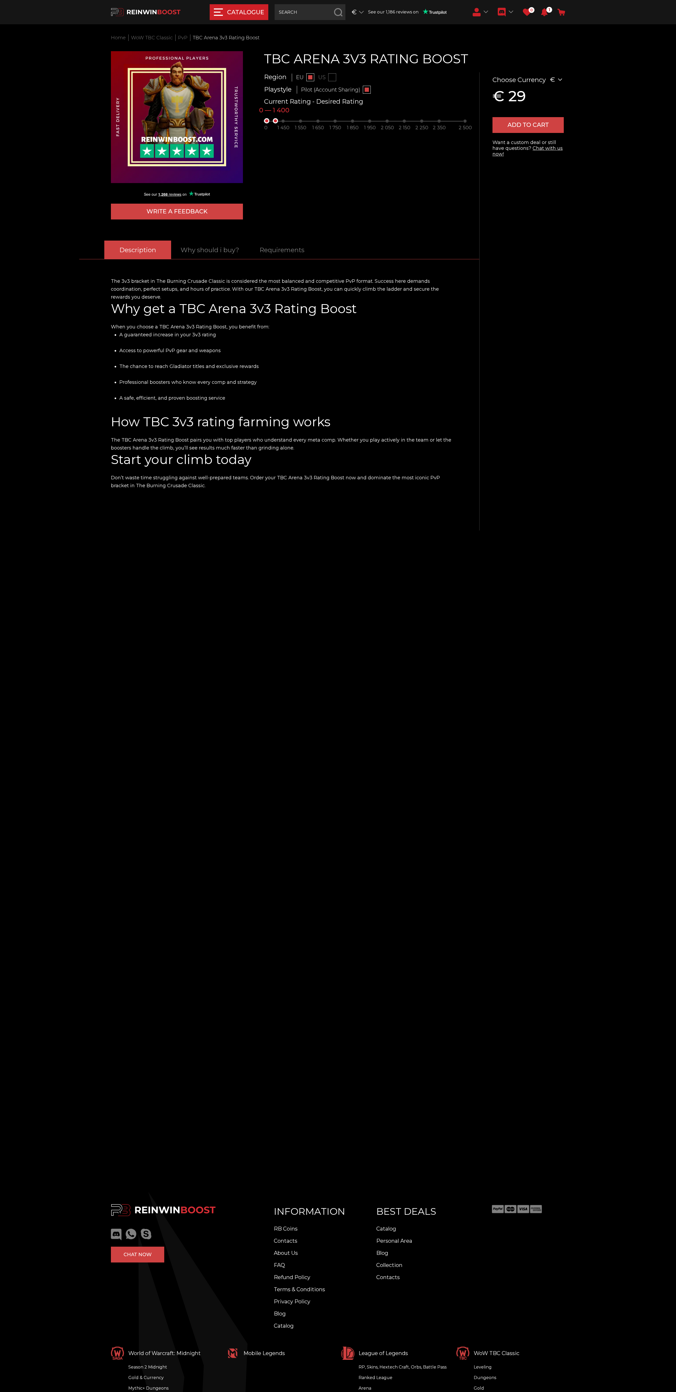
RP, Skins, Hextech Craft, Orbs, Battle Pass (403, 1367)
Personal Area (394, 1241)
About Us (286, 1253)
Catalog (284, 1326)
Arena (365, 1388)
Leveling (483, 1367)
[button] (544, 12)
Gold (479, 1388)
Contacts (285, 1241)
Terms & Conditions (299, 1289)
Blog (280, 1313)
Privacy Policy (292, 1301)
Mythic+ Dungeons (148, 1388)
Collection (389, 1265)
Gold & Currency (146, 1377)
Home (118, 38)
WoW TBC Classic (152, 38)
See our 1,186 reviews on (393, 12)
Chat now (138, 1254)
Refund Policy (292, 1277)
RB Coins (286, 1229)
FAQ (279, 1265)
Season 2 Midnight (147, 1367)
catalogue (245, 12)
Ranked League (375, 1377)
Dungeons (485, 1377)
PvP (182, 38)
